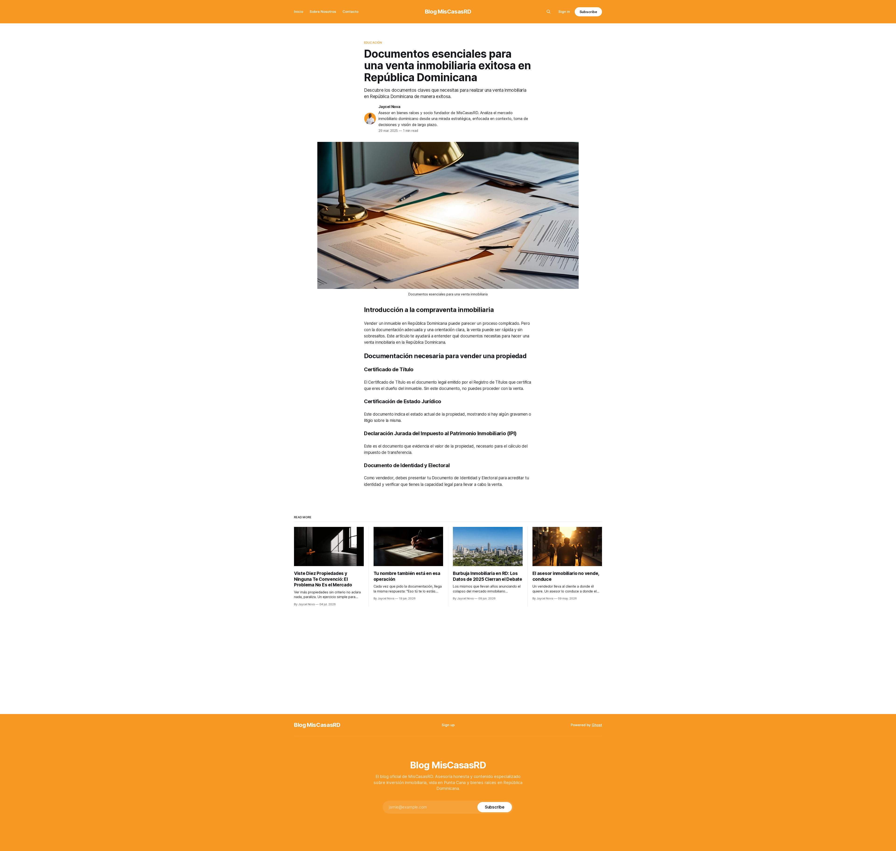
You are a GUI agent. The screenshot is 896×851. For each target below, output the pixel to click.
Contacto (350, 11)
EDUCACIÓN (373, 42)
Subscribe (588, 12)
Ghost (597, 725)
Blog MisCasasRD (448, 11)
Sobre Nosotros (323, 11)
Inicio (298, 11)
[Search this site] (548, 11)
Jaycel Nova (389, 106)
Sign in (564, 11)
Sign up (448, 725)
